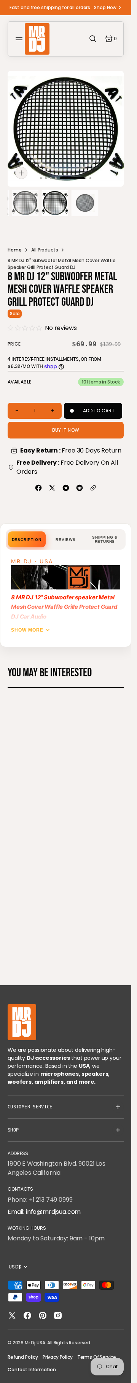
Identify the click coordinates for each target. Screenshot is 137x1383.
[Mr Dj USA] (37, 39)
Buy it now (66, 430)
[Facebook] (38, 488)
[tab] (26, 539)
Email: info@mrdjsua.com (44, 1211)
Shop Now (105, 7)
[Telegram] (66, 488)
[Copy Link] (93, 488)
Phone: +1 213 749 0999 (40, 1199)
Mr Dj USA (35, 1342)
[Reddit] (79, 488)
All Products (44, 250)
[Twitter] (52, 488)
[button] (20, 38)
